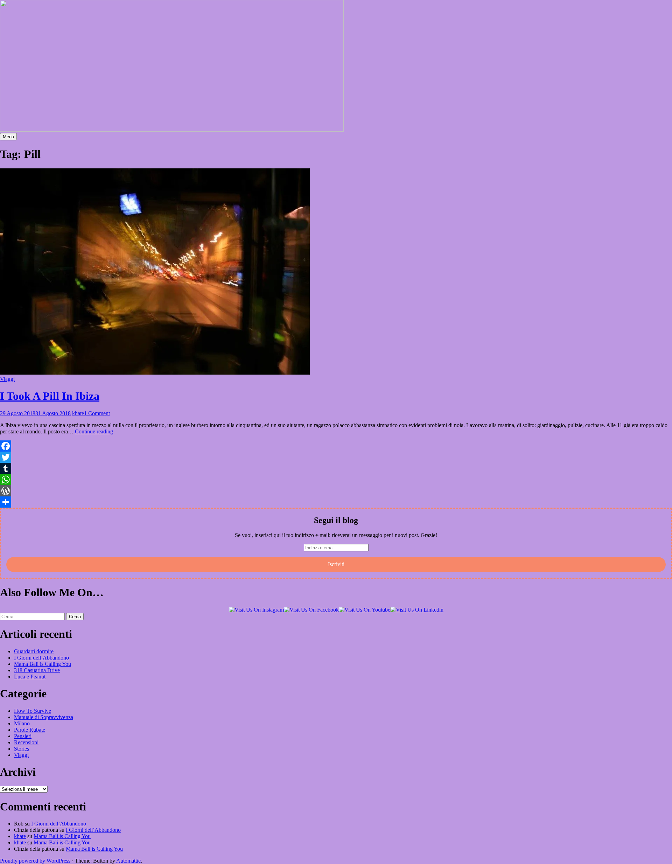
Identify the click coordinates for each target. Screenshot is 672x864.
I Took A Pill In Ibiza (49, 396)
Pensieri (22, 736)
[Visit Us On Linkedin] (416, 610)
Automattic (128, 861)
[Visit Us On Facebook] (311, 610)
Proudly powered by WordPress (35, 861)
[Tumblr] (336, 468)
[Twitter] (336, 457)
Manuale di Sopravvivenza (43, 717)
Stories (21, 749)
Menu (8, 136)
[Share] (336, 502)
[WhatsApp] (336, 479)
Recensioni (26, 742)
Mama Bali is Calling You (42, 664)
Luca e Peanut (30, 677)
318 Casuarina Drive (37, 670)
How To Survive (32, 711)
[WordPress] (336, 490)
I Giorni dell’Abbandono (41, 658)
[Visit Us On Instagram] (256, 610)
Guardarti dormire (34, 651)
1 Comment (97, 413)
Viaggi (7, 379)
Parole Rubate (29, 730)
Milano (22, 723)
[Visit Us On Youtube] (364, 610)
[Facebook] (336, 446)
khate (78, 413)
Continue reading (94, 431)
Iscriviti (336, 564)
